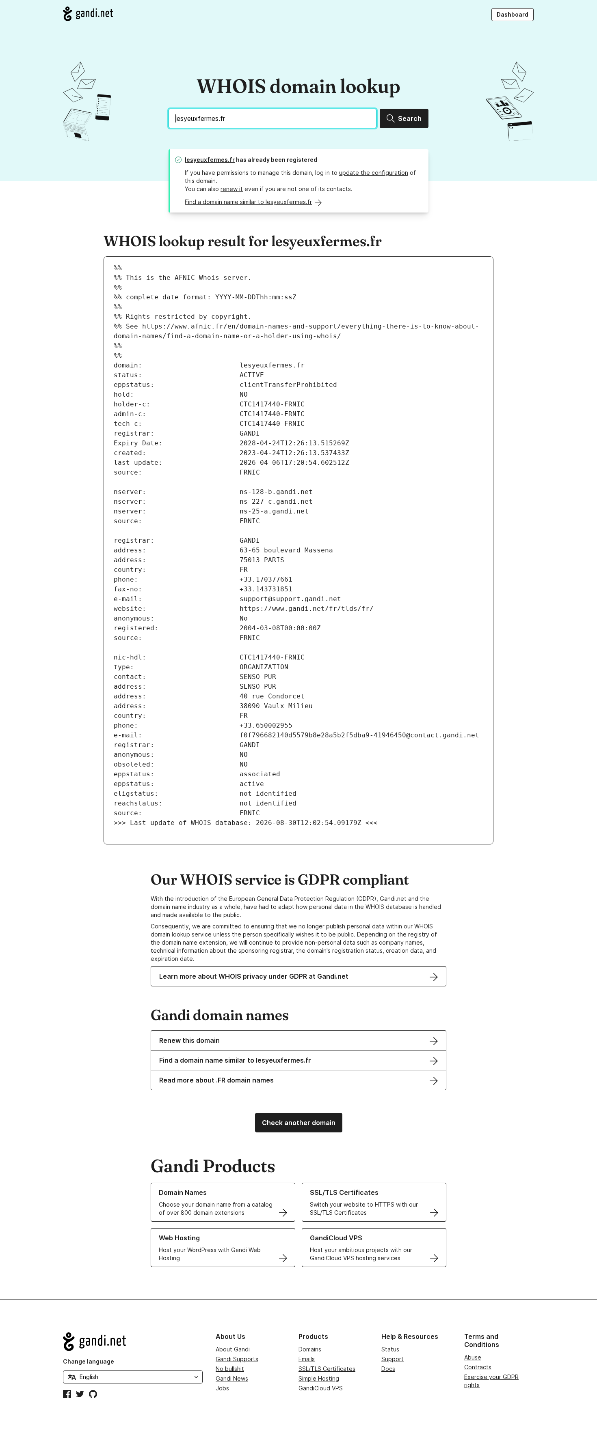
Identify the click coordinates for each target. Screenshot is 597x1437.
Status (390, 1349)
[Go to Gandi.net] (88, 13)
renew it (232, 188)
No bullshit (230, 1368)
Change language (88, 1361)
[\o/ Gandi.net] (133, 1341)
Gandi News (232, 1378)
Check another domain (298, 1123)
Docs (388, 1368)
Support (392, 1358)
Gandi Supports (237, 1358)
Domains (309, 1349)
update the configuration (373, 172)
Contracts (477, 1367)
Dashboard (512, 14)
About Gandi (233, 1349)
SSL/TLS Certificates (326, 1368)
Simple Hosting (318, 1378)
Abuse (472, 1357)
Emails (306, 1358)
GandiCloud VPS (320, 1388)
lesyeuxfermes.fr (210, 159)
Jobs (222, 1388)
